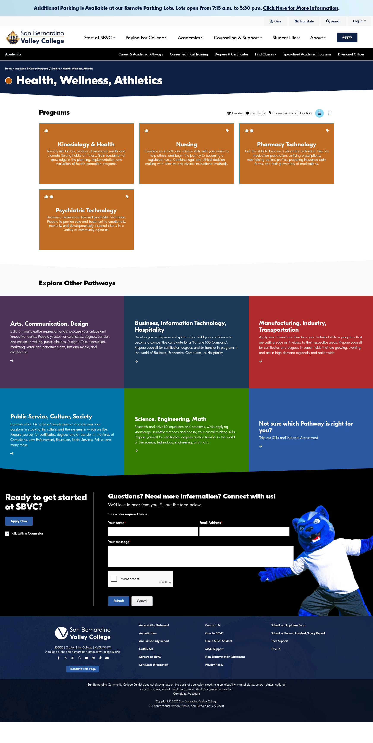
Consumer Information (154, 665)
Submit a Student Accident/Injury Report (298, 633)
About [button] (316, 38)
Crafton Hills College (79, 647)
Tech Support (279, 641)
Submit (119, 601)
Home (8, 68)
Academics (13, 54)
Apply (347, 37)
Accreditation (148, 633)
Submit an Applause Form (288, 625)
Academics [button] (189, 38)
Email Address (210, 523)
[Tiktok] (100, 658)
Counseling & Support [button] (236, 38)
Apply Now (19, 521)
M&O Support (214, 649)
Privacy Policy (214, 665)
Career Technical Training (189, 54)
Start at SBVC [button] (98, 38)
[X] (65, 658)
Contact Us (212, 625)
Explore (55, 68)
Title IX (275, 649)
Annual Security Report (154, 641)
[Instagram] (72, 658)
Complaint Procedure (186, 694)
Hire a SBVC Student (218, 641)
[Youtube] (86, 658)
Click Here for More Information (300, 8)
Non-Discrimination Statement (225, 657)
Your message (118, 542)
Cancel (142, 601)
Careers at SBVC (150, 657)
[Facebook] (59, 658)
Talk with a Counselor (27, 533)
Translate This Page (83, 669)
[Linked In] (93, 658)
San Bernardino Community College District (93, 652)
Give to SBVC (214, 633)
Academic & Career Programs (31, 68)
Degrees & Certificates (231, 54)
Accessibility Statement (154, 625)
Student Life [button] (284, 38)
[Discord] (107, 658)
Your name (116, 523)
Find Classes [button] (264, 54)
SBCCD (58, 647)
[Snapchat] (79, 658)
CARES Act (146, 649)
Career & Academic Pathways (141, 54)
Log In (358, 21)
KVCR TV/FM (103, 647)
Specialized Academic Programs (307, 54)
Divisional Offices (351, 54)
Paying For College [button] (145, 38)
